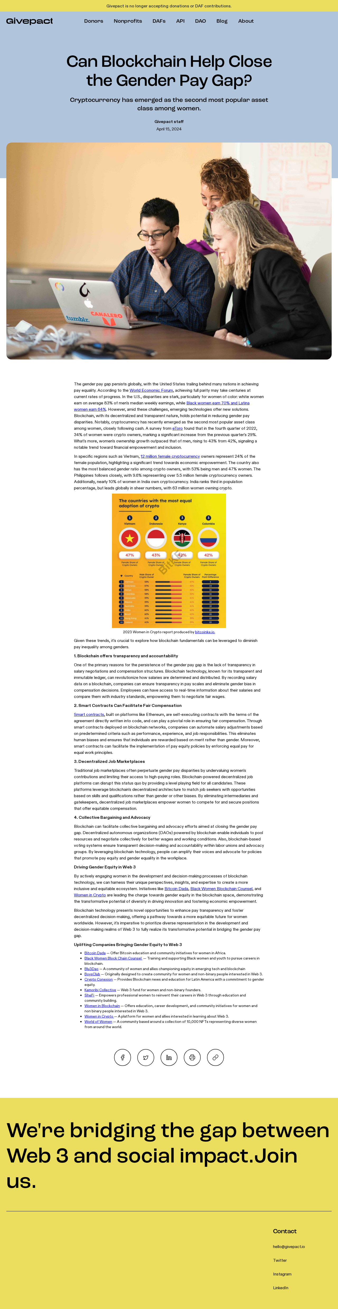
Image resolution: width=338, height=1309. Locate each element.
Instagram (282, 1274)
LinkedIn (280, 1287)
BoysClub (92, 974)
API (180, 21)
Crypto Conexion (98, 979)
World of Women (98, 1021)
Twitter (280, 1260)
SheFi (89, 995)
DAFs (159, 21)
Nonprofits (128, 21)
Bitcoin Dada (176, 888)
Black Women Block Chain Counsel (113, 958)
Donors (93, 21)
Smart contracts (89, 714)
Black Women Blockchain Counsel (221, 888)
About (246, 21)
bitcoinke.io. (205, 632)
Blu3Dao (91, 968)
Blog (222, 21)
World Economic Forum (151, 390)
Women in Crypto (90, 894)
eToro (177, 428)
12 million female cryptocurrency (170, 456)
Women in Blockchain (102, 1005)
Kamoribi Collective (100, 989)
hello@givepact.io (289, 1246)
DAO (200, 21)
